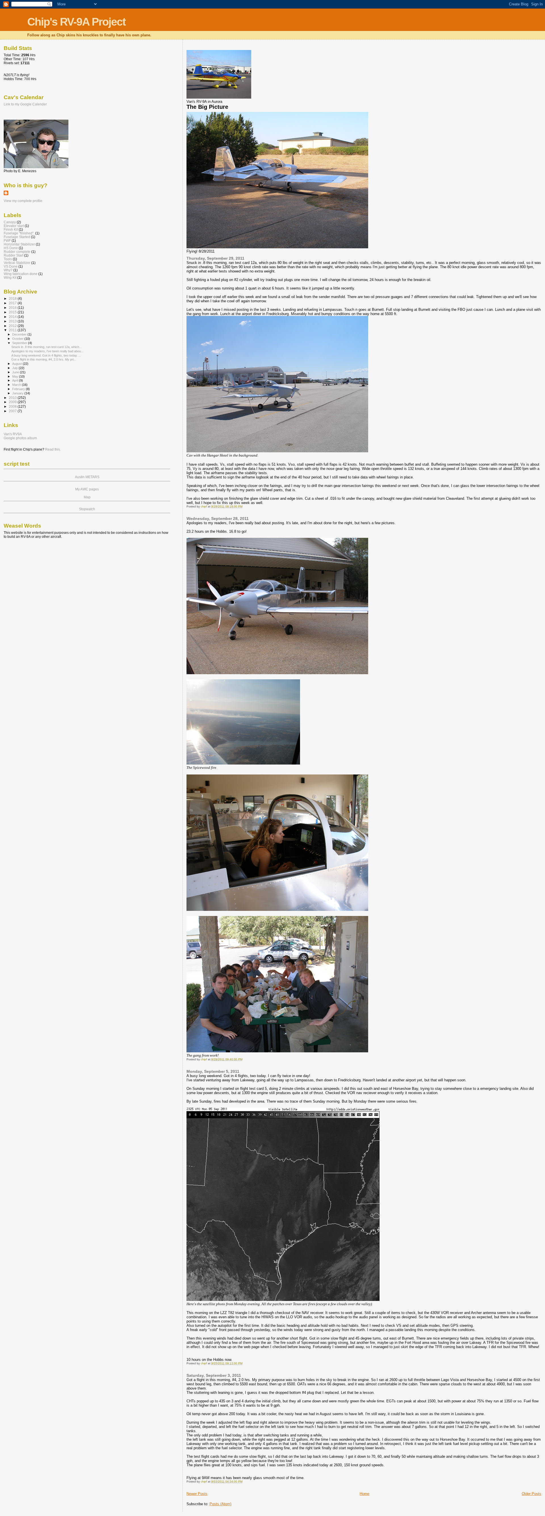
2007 (13, 411)
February (19, 389)
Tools (8, 259)
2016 (13, 307)
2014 (13, 316)
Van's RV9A (13, 434)
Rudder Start (13, 255)
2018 (13, 298)
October (18, 338)
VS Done (11, 266)
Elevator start (14, 226)
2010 (13, 397)
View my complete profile (23, 201)
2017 (13, 303)
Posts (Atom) (220, 1504)
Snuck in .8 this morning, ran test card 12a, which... (46, 347)
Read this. (53, 449)
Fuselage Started (17, 237)
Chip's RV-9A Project (76, 22)
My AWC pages (87, 489)
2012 (13, 326)
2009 (13, 402)
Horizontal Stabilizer (19, 244)
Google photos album (20, 438)
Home (364, 1494)
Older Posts (531, 1494)
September (20, 343)
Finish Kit (11, 229)
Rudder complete (17, 251)
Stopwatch (87, 509)
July (15, 368)
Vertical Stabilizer (17, 263)
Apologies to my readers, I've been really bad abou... (47, 351)
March (17, 384)
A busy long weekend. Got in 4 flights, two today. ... (46, 355)
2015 (13, 312)
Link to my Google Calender (25, 104)
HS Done (11, 248)
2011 (13, 330)
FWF (7, 240)
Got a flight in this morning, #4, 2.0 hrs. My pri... (43, 359)
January (18, 393)
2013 (13, 321)
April (15, 380)
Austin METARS (87, 477)
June (16, 372)
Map (87, 497)
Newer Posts (196, 1494)
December (20, 334)
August (17, 363)
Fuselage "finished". (19, 233)
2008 (13, 406)
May (15, 376)
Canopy (10, 222)
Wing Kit (10, 277)
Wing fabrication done (20, 274)
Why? (8, 270)
